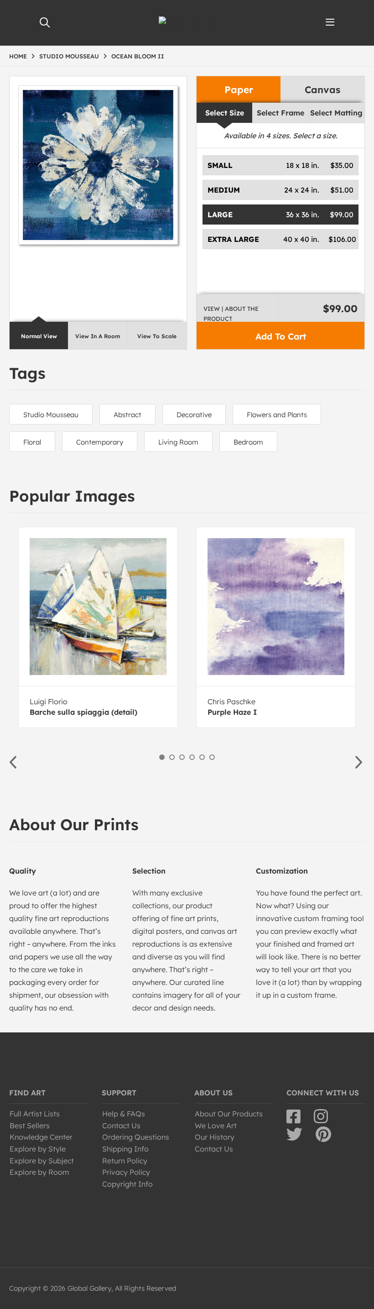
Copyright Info (127, 1184)
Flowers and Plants (277, 414)
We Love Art (216, 1125)
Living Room (178, 442)
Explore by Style (38, 1148)
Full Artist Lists (35, 1113)
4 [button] (192, 757)
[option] (98, 627)
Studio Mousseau (50, 414)
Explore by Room (39, 1172)
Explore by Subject (42, 1160)
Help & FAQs (123, 1113)
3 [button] (182, 757)
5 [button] (202, 757)
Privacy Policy (126, 1172)
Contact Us (121, 1125)
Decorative (194, 414)
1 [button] (162, 757)
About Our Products (229, 1113)
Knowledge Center (41, 1136)
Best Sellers (30, 1125)
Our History (214, 1136)
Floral (32, 442)
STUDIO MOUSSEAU (69, 56)
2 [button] (172, 757)
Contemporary (99, 442)
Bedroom (248, 442)
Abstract (127, 414)
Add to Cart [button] (280, 336)
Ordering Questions (135, 1136)
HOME (18, 56)
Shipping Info (125, 1148)
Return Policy (124, 1160)
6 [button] (212, 757)
